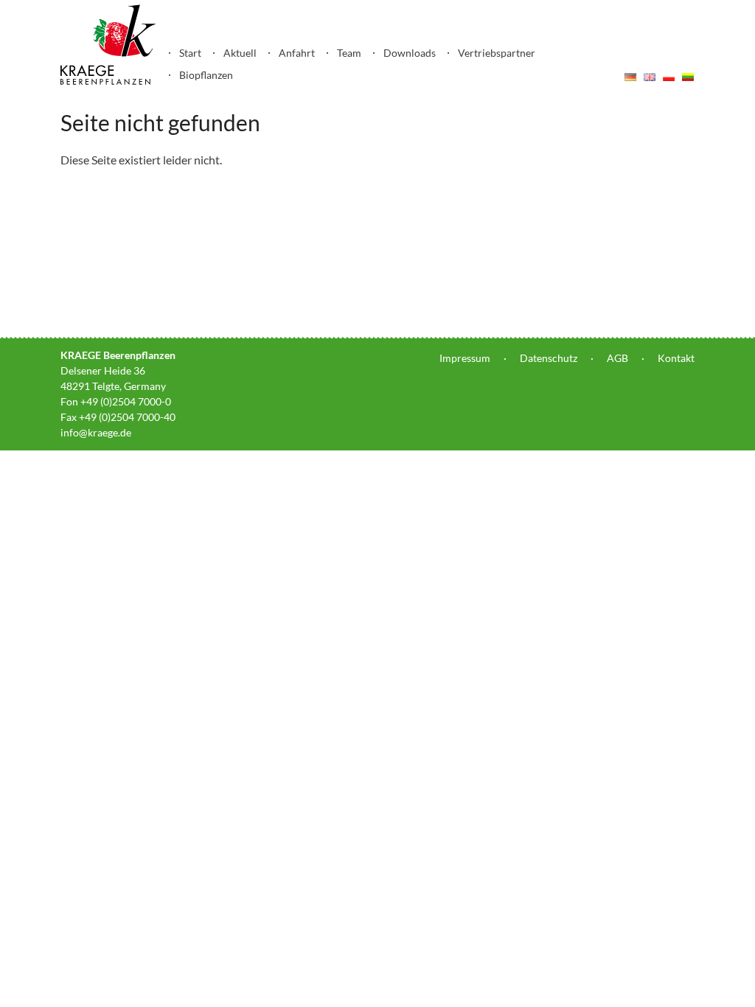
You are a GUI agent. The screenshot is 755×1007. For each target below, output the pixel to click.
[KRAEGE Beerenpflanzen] (108, 80)
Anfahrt (297, 52)
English (649, 76)
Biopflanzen (206, 75)
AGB (617, 358)
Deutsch (630, 76)
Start (190, 52)
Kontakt (676, 358)
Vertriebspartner (496, 52)
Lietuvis (688, 76)
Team (349, 52)
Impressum (464, 358)
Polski (668, 76)
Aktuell (240, 52)
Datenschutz (548, 358)
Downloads (409, 52)
